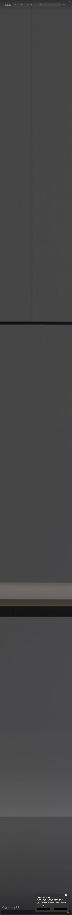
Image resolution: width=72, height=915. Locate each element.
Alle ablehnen (44, 908)
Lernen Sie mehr (40, 905)
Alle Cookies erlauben (60, 908)
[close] (66, 894)
